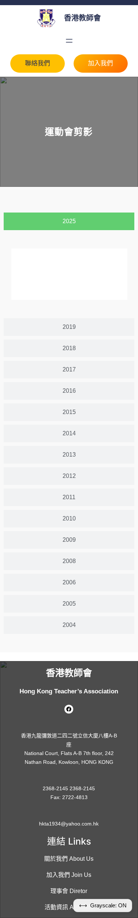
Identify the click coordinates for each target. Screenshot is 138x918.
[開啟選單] (69, 41)
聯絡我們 (37, 63)
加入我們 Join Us (68, 875)
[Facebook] (68, 709)
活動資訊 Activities (69, 907)
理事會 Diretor (68, 891)
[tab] (69, 221)
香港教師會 (82, 18)
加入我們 (100, 63)
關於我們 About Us (68, 859)
